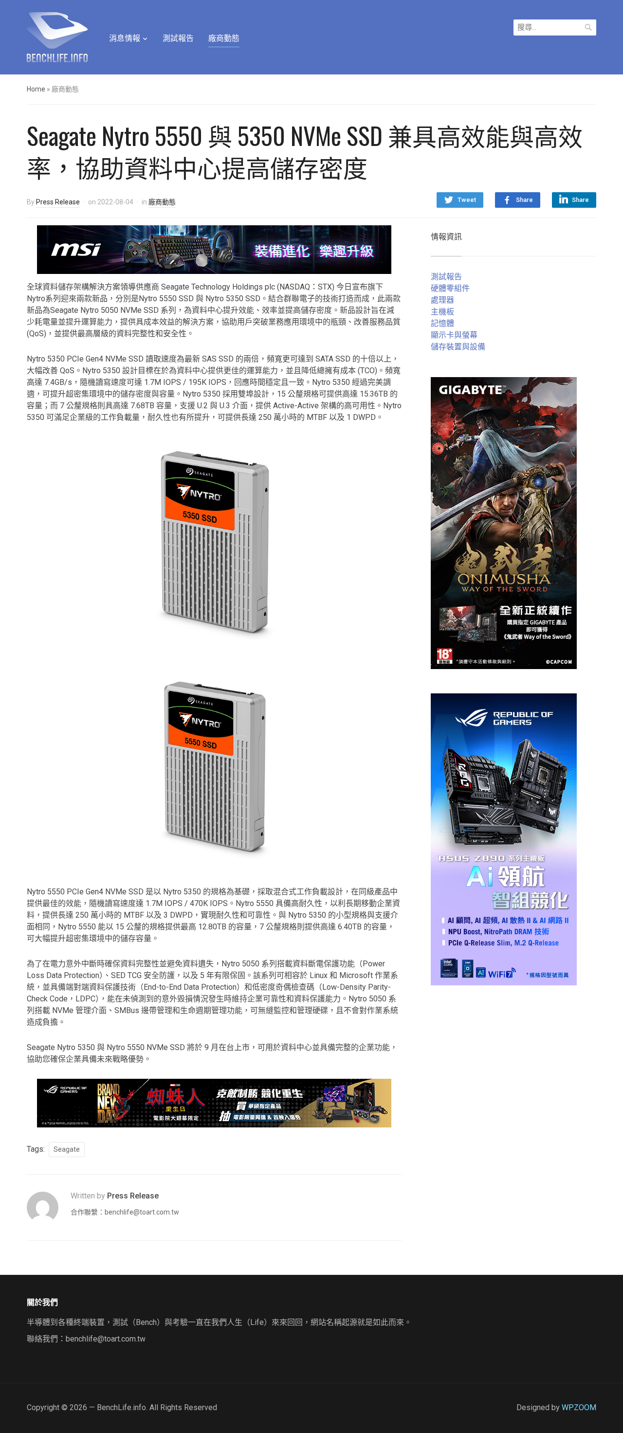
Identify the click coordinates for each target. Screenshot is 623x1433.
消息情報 (124, 38)
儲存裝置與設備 (458, 346)
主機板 (442, 311)
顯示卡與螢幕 (454, 335)
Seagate (67, 1149)
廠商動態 (223, 38)
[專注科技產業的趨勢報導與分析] (57, 36)
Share (524, 199)
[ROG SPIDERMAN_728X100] (214, 1102)
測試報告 (178, 38)
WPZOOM (579, 1407)
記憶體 (442, 323)
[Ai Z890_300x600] (504, 838)
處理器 (442, 300)
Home (36, 89)
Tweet (467, 199)
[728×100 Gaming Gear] (214, 249)
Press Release (58, 202)
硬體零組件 (450, 288)
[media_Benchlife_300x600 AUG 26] (504, 522)
